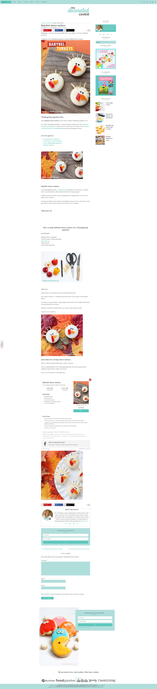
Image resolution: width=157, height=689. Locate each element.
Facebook (75, 444)
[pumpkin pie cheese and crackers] (101, 129)
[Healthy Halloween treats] (101, 141)
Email (43, 585)
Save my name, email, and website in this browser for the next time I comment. (62, 594)
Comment (44, 560)
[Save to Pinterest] (2, 347)
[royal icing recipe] (101, 107)
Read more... (85, 521)
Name (43, 578)
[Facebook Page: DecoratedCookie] (46, 443)
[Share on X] (2, 344)
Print (81, 410)
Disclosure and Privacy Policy (84, 627)
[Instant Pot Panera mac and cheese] (101, 118)
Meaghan (49, 27)
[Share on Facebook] (2, 342)
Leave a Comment (63, 27)
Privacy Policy (93, 684)
